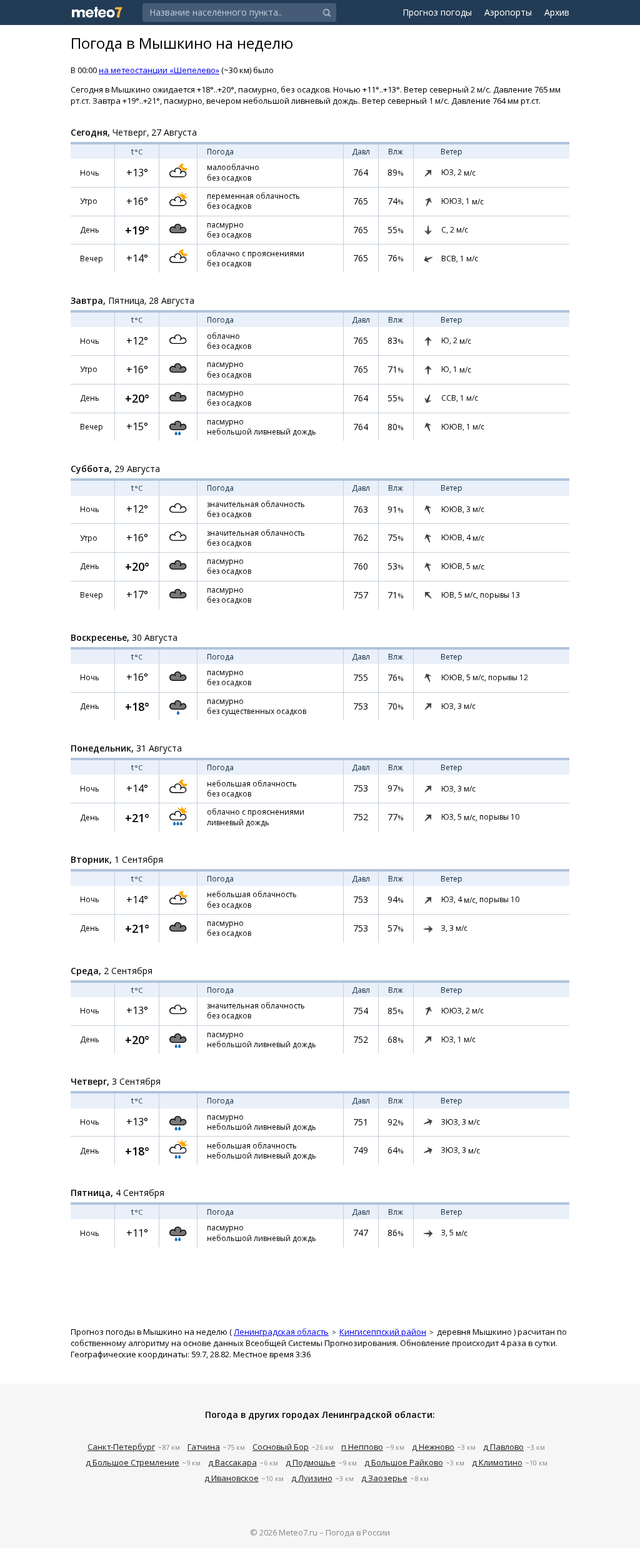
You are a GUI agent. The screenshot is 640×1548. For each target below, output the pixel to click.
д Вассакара (232, 1462)
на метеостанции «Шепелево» (159, 70)
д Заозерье (384, 1478)
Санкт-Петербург (121, 1446)
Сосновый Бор (280, 1446)
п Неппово (362, 1446)
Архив (556, 12)
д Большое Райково (403, 1462)
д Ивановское (231, 1478)
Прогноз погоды (437, 12)
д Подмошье (311, 1462)
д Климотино (497, 1462)
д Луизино (311, 1478)
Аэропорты (508, 12)
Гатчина (204, 1446)
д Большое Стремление (132, 1462)
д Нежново (433, 1446)
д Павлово (503, 1446)
